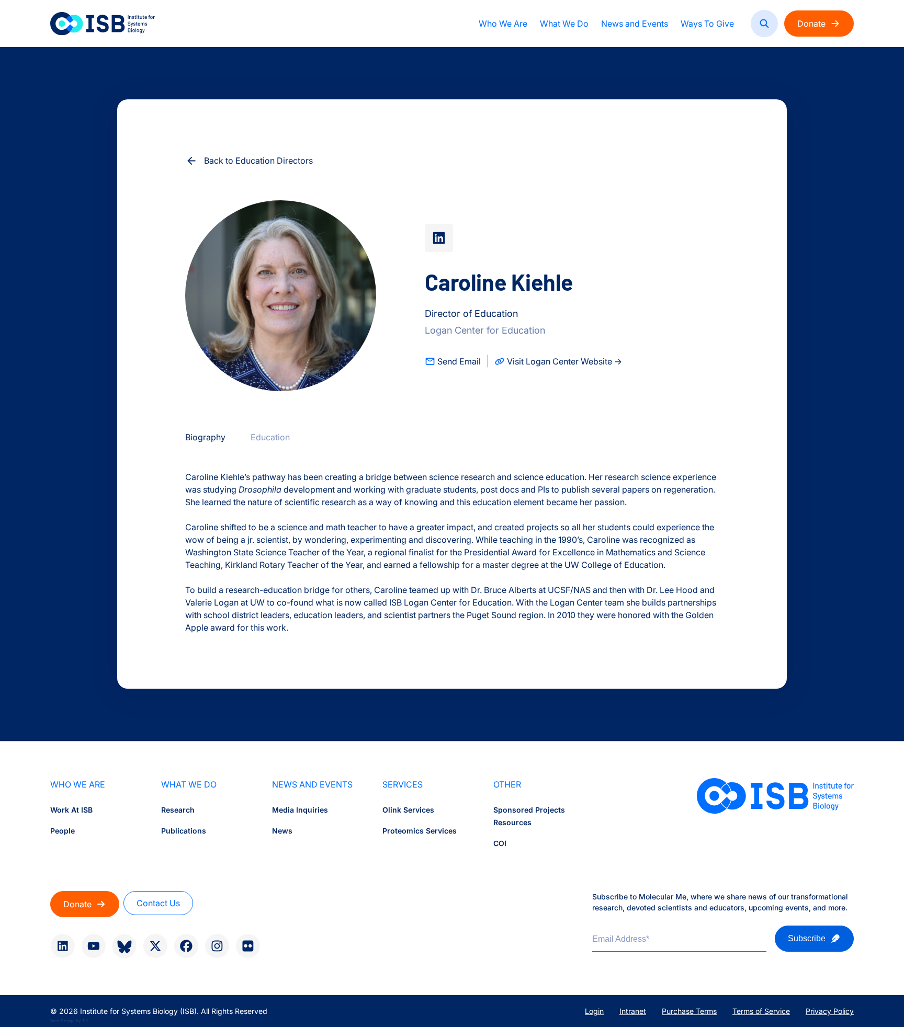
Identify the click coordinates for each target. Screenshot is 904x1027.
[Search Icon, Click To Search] (764, 23)
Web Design (62, 1020)
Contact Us (158, 903)
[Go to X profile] (155, 946)
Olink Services (408, 809)
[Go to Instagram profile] (217, 946)
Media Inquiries (300, 809)
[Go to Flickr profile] (247, 946)
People (62, 830)
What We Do (564, 23)
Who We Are (503, 23)
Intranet (632, 1011)
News (282, 830)
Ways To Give (707, 23)
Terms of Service (761, 1011)
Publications (183, 830)
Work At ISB (71, 809)
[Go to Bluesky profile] (124, 946)
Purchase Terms (689, 1011)
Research (178, 809)
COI (499, 843)
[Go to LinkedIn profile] (62, 946)
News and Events (634, 23)
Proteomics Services (419, 830)
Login (594, 1011)
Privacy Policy (830, 1011)
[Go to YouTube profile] (93, 946)
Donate (811, 23)
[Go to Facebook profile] (186, 946)
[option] (205, 437)
